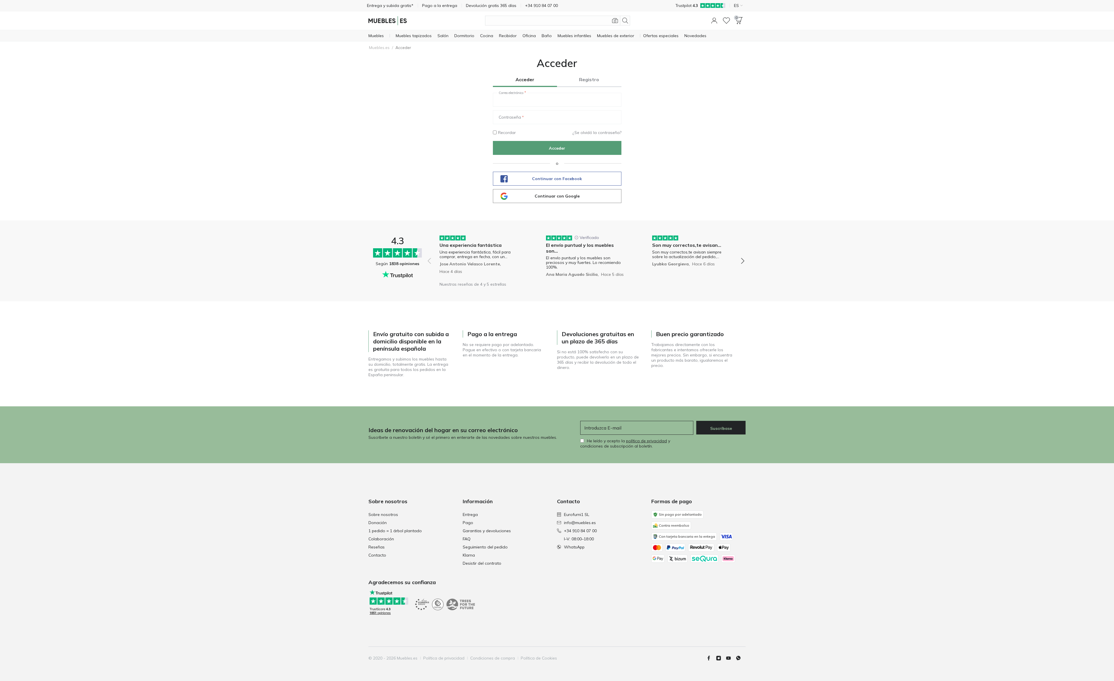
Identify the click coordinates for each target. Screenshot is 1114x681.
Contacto (377, 555)
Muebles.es (379, 47)
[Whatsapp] (741, 658)
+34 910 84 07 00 (580, 530)
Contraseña (510, 117)
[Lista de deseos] (726, 20)
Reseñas (376, 547)
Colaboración (381, 538)
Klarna (469, 555)
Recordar (507, 132)
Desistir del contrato (482, 563)
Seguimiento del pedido (485, 547)
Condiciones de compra (492, 658)
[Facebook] (711, 658)
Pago (468, 522)
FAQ (467, 538)
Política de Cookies (539, 658)
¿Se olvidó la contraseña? (596, 132)
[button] (714, 20)
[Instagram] (721, 658)
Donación (377, 522)
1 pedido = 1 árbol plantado (395, 530)
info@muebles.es (580, 522)
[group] (479, 257)
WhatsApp (574, 547)
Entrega (470, 514)
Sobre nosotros (383, 514)
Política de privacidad (443, 658)
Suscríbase (721, 428)
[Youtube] (731, 658)
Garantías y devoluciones (487, 530)
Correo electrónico (511, 93)
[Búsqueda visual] (615, 21)
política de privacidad (646, 440)
